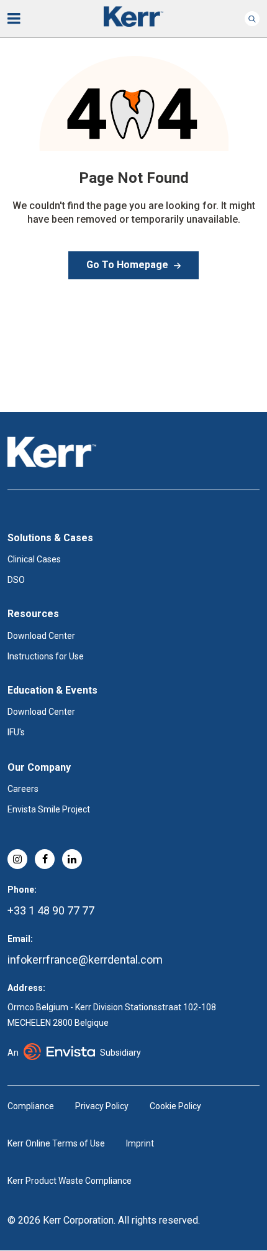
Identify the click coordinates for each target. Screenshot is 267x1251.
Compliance (30, 1106)
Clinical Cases (34, 559)
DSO (16, 580)
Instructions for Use (45, 656)
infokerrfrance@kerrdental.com (85, 959)
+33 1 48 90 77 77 (50, 910)
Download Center (41, 636)
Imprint (140, 1143)
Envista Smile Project (48, 809)
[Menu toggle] (22, 19)
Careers (22, 789)
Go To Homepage (127, 265)
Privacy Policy (102, 1106)
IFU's (16, 732)
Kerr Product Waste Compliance (69, 1181)
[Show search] (252, 18)
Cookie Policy (175, 1106)
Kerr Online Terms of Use (56, 1143)
